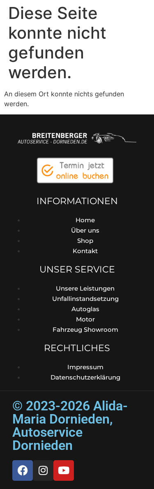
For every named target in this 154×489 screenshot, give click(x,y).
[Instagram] (43, 470)
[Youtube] (63, 470)
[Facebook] (22, 470)
